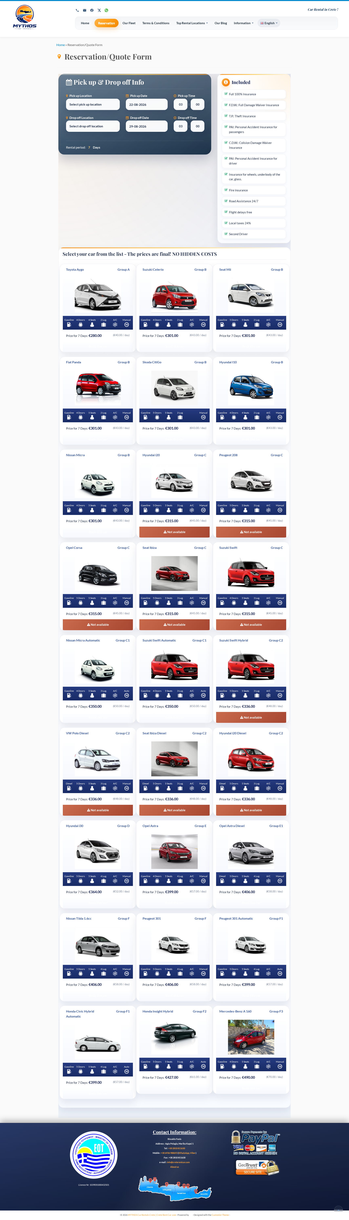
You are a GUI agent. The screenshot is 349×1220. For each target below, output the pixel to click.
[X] (99, 10)
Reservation (106, 23)
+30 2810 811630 (176, 1148)
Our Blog (221, 23)
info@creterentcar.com (178, 1162)
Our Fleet (129, 23)
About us (174, 1166)
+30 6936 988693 (169, 1153)
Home (85, 23)
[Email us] (84, 10)
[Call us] (77, 10)
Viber (193, 1153)
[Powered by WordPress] (190, 1214)
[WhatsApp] (106, 10)
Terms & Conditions (155, 23)
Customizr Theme (220, 1215)
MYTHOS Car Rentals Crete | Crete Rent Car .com (152, 1215)
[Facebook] (92, 10)
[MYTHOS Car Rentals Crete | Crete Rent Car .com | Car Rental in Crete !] (38, 19)
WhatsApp (184, 1153)
